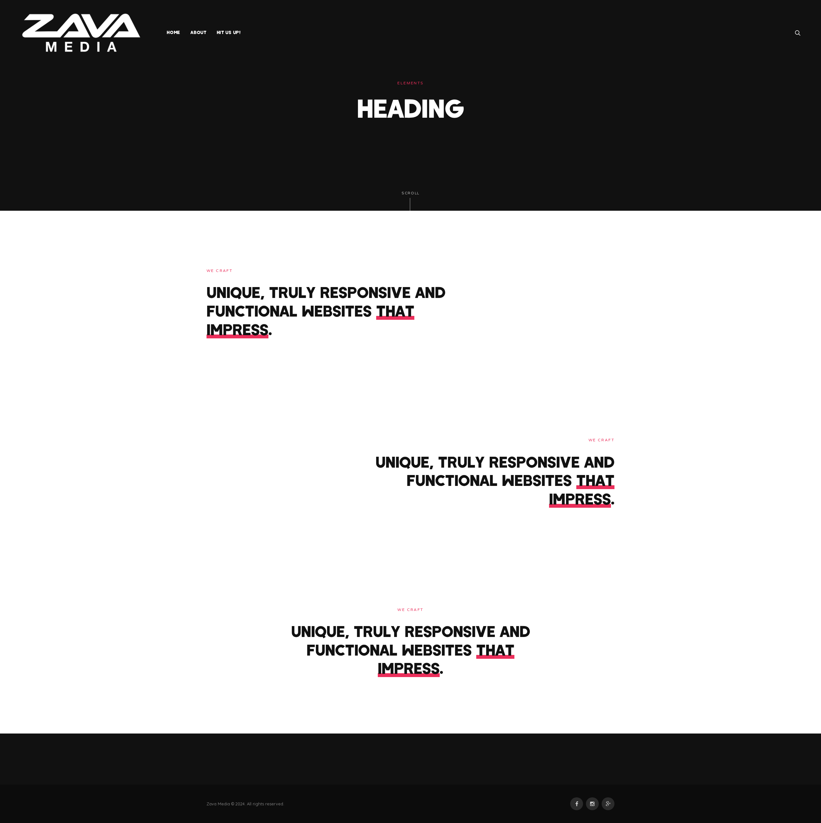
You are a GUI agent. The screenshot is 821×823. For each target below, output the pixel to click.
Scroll (410, 193)
